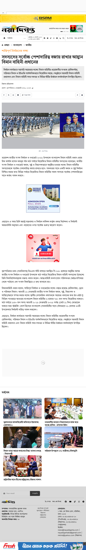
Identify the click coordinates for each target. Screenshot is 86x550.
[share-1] (4, 95)
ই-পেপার (70, 38)
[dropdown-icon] (25, 38)
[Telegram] (57, 38)
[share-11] (77, 95)
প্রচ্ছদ (6, 45)
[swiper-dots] (61, 31)
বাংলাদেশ (17, 45)
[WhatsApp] (53, 38)
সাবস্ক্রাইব (35, 524)
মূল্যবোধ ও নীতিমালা (43, 542)
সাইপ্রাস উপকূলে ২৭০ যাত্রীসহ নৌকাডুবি (61, 482)
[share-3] (13, 95)
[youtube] (47, 38)
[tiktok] (50, 38)
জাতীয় (28, 45)
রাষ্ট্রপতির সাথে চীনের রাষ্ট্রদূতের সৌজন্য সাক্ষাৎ (22, 511)
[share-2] (8, 95)
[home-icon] (4, 38)
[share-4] (18, 95)
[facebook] (44, 38)
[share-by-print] (82, 95)
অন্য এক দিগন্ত (78, 38)
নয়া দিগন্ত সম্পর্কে (43, 539)
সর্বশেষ (9, 38)
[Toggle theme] (61, 38)
